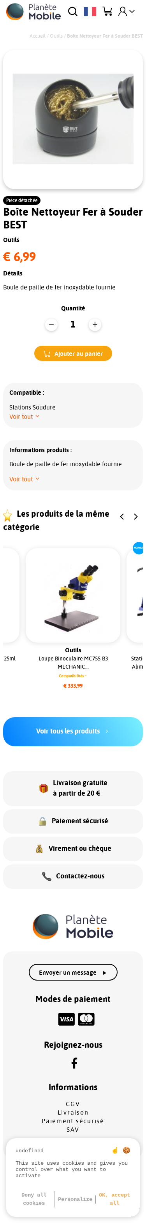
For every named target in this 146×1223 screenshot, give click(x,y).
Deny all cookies (33, 1199)
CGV (73, 1104)
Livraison (73, 1113)
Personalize (75, 1199)
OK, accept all (114, 1199)
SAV (73, 1130)
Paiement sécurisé (73, 1121)
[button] (73, 353)
